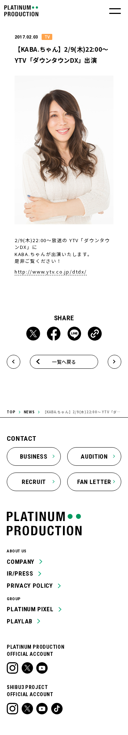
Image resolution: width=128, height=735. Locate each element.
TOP (11, 411)
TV (47, 37)
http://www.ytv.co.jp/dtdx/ (51, 271)
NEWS (29, 411)
